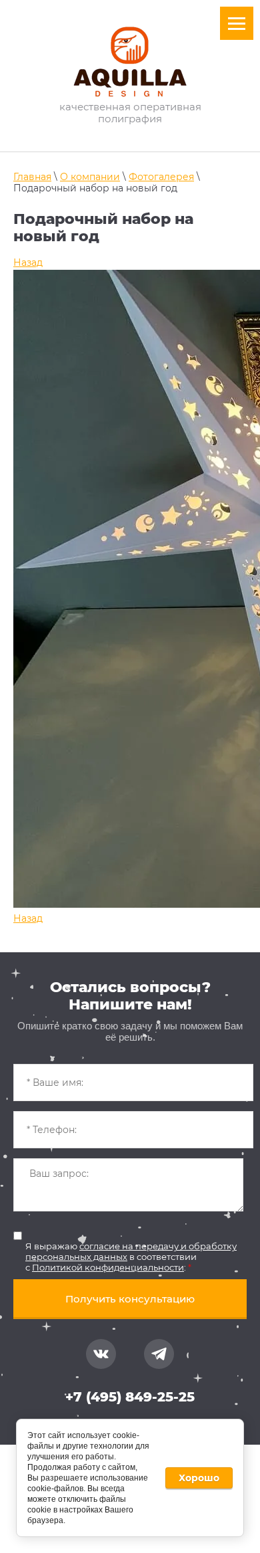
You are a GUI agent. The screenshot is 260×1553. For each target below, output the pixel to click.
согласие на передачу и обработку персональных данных (131, 1251)
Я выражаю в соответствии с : (131, 1256)
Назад (28, 262)
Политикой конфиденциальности (108, 1267)
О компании (90, 177)
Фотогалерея (161, 177)
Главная (32, 177)
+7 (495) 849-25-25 (130, 1397)
